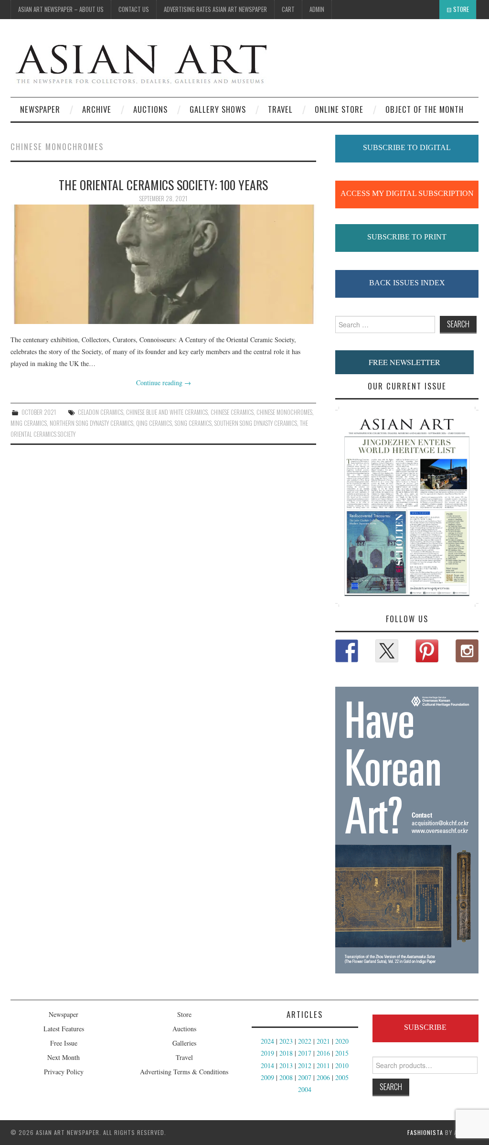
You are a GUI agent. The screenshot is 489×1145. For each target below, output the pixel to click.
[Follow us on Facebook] (346, 650)
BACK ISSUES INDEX (407, 283)
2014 (267, 1065)
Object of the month (424, 109)
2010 (342, 1065)
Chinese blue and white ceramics (167, 412)
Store (461, 9)
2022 (304, 1041)
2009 (267, 1077)
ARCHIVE (96, 109)
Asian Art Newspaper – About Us (61, 9)
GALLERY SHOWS (218, 109)
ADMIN (316, 9)
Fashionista (425, 1132)
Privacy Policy (64, 1071)
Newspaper (40, 109)
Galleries (184, 1043)
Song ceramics (193, 423)
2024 (267, 1041)
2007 (304, 1077)
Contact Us (133, 9)
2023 (286, 1041)
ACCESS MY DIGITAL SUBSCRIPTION (407, 193)
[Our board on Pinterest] (426, 650)
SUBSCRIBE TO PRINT (406, 237)
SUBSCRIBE (425, 1027)
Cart (288, 9)
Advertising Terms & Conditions (184, 1071)
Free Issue (63, 1043)
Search (391, 1086)
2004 (304, 1089)
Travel (280, 109)
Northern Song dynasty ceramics (91, 423)
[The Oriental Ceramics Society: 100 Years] (163, 264)
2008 (286, 1077)
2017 (304, 1053)
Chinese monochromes (284, 412)
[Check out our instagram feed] (467, 650)
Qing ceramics (154, 423)
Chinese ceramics (232, 412)
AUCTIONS (150, 109)
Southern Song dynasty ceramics (255, 423)
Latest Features (63, 1028)
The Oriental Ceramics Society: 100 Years (163, 184)
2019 (267, 1053)
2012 (304, 1065)
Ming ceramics (29, 423)
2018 (286, 1053)
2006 (323, 1077)
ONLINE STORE (339, 109)
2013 (286, 1065)
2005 (342, 1077)
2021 (323, 1041)
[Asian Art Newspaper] (140, 61)
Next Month (63, 1057)
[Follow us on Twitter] (386, 650)
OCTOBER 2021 (38, 412)
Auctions (184, 1028)
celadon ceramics (100, 412)
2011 (323, 1065)
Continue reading (163, 382)
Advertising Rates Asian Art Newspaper (215, 9)
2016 (323, 1053)
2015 (342, 1053)
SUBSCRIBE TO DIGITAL (407, 147)
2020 (342, 1041)
